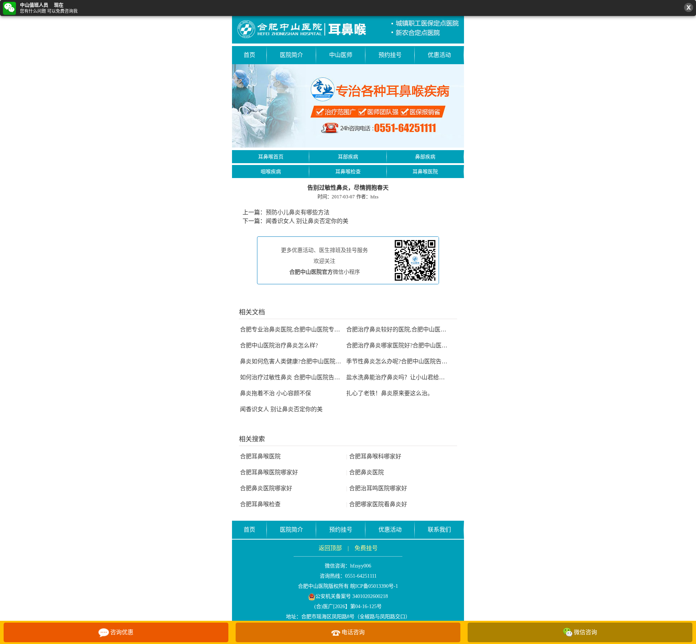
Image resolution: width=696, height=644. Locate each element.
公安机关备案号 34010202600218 (351, 596)
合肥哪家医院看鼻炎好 (376, 504)
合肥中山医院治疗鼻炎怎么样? (279, 345)
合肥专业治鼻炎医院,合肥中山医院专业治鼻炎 (298, 329)
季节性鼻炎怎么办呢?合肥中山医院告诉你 (399, 361)
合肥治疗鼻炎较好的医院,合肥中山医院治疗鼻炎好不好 (416, 329)
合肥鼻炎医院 (365, 472)
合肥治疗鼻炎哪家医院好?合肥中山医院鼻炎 (402, 345)
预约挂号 (390, 55)
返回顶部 (330, 548)
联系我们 (439, 530)
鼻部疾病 (425, 157)
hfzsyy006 (360, 566)
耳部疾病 (348, 157)
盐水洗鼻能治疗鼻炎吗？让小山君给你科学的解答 (410, 377)
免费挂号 (366, 548)
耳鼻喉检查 (348, 171)
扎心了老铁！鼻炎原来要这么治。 (389, 393)
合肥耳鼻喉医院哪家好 (269, 472)
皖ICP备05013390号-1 (374, 586)
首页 (249, 55)
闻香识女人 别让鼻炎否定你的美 (307, 221)
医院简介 (291, 55)
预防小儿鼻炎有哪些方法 (298, 212)
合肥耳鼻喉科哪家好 (373, 456)
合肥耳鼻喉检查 (260, 504)
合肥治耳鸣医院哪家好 (376, 488)
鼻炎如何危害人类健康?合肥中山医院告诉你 (296, 361)
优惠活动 (439, 55)
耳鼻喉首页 (270, 157)
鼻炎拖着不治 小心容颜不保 (275, 393)
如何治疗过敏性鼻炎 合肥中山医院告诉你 (293, 377)
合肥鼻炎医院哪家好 (266, 488)
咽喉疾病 (271, 171)
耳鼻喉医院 (425, 171)
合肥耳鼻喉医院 (260, 456)
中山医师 (340, 55)
